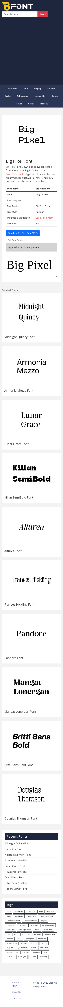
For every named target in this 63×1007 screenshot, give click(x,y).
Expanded (11, 925)
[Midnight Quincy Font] (31, 313)
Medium (37, 934)
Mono (19, 938)
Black (9, 911)
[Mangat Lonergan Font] (31, 687)
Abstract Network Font (18, 854)
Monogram (30, 938)
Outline (44, 943)
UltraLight (22, 957)
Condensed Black (46, 916)
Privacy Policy (15, 984)
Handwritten (40, 96)
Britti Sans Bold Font (18, 765)
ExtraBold (22, 925)
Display (37, 88)
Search (42, 14)
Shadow (25, 952)
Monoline (42, 938)
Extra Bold (34, 925)
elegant (44, 920)
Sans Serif (12, 88)
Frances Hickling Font (19, 604)
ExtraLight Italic (25, 929)
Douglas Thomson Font (20, 818)
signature (36, 952)
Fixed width (18, 174)
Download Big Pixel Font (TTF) (23, 233)
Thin (45, 952)
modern (10, 938)
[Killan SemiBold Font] (31, 473)
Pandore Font (13, 658)
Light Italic (26, 934)
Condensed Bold (13, 920)
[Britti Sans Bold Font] (31, 741)
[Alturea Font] (31, 527)
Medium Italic (50, 934)
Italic (8, 934)
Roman (33, 948)
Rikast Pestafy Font (16, 871)
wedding (43, 957)
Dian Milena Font (14, 877)
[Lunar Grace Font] (31, 420)
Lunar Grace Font (16, 444)
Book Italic (19, 916)
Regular (10, 948)
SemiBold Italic (12, 952)
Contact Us (17, 998)
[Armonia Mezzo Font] (31, 366)
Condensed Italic (30, 920)
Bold (41, 911)
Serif (26, 88)
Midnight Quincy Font (19, 337)
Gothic (31, 103)
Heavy (37, 929)
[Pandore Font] (31, 634)
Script (8, 96)
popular (51, 88)
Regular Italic (22, 948)
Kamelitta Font (13, 849)
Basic (9, 174)
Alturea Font (13, 551)
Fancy (55, 96)
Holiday (44, 103)
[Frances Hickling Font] (31, 580)
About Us (16, 992)
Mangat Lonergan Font (20, 711)
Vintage (33, 957)
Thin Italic (10, 957)
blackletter (31, 911)
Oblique (34, 943)
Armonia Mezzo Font (18, 390)
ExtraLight (11, 929)
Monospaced (12, 943)
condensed (31, 916)
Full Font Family (15, 240)
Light (16, 934)
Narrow (24, 943)
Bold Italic (51, 911)
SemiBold (44, 948)
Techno (18, 103)
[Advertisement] (31, 50)
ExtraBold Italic (48, 925)
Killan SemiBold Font (18, 497)
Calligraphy (22, 96)
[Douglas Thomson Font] (31, 794)
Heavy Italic (47, 929)
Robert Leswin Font (16, 888)
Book (9, 916)
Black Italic (19, 911)
